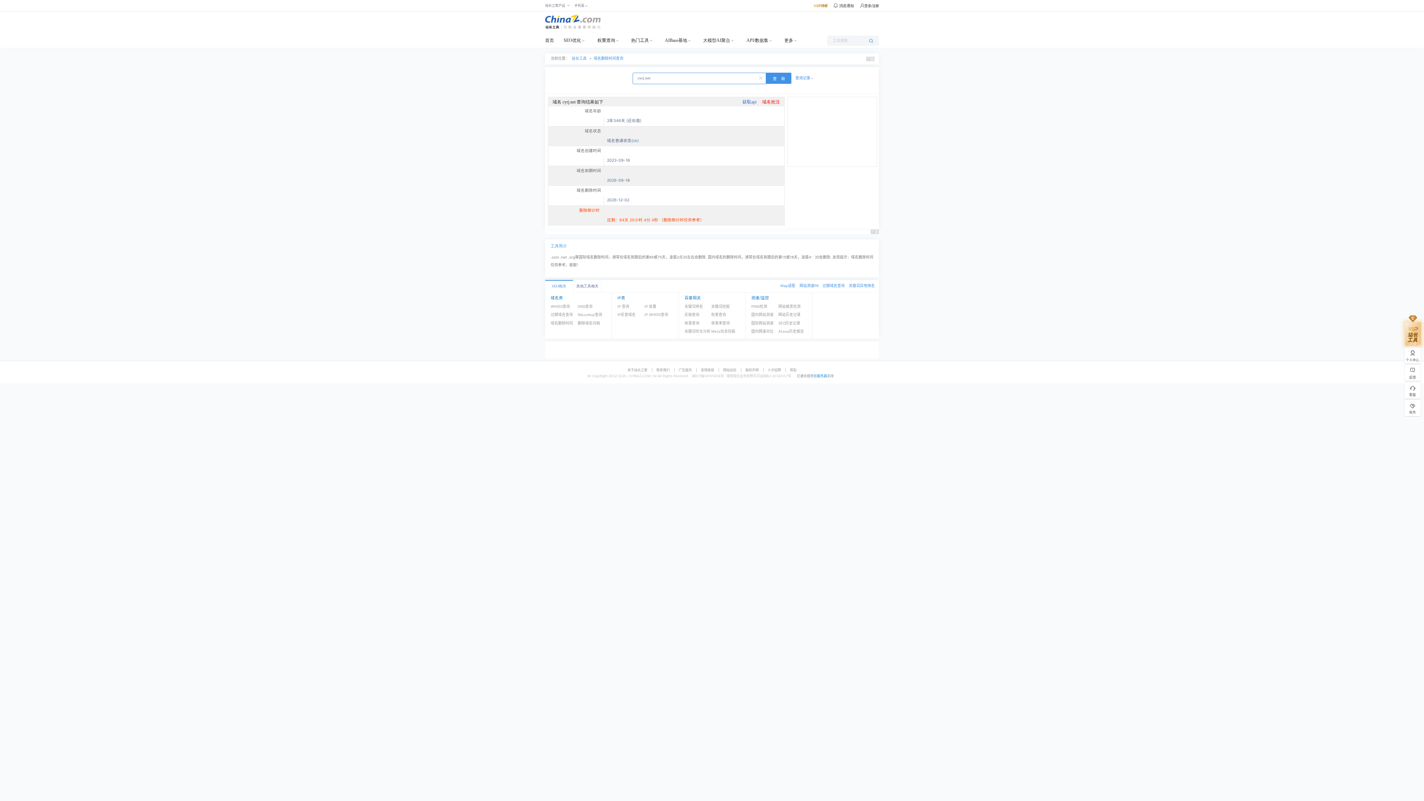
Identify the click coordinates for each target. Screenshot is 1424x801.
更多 (788, 40)
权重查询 (606, 40)
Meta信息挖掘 (723, 331)
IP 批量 (650, 306)
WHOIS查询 (560, 306)
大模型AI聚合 (716, 40)
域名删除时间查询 (608, 58)
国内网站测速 (762, 315)
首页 (549, 40)
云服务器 (820, 376)
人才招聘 (774, 370)
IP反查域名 (626, 315)
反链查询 (692, 315)
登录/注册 (871, 6)
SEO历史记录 (789, 323)
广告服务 (685, 370)
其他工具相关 (587, 286)
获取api (749, 102)
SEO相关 (559, 286)
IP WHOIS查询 (656, 315)
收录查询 (692, 323)
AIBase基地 (676, 40)
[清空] (761, 77)
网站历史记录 (789, 315)
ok (635, 140)
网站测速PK (809, 286)
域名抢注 (771, 102)
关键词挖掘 (720, 306)
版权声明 (752, 370)
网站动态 (729, 370)
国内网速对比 (762, 331)
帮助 (793, 370)
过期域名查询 (834, 286)
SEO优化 (572, 40)
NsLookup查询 (590, 315)
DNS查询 (585, 306)
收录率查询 (720, 323)
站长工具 (579, 58)
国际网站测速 (762, 323)
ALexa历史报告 (791, 331)
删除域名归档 (589, 323)
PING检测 (759, 306)
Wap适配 (787, 286)
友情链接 (707, 370)
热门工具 (640, 40)
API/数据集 (757, 40)
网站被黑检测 (789, 306)
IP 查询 (623, 306)
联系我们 (663, 370)
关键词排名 (694, 306)
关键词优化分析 (698, 331)
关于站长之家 (637, 370)
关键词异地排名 (862, 286)
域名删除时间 (562, 323)
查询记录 (802, 78)
